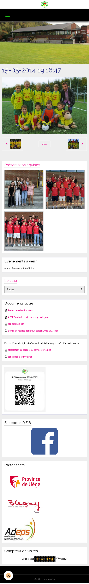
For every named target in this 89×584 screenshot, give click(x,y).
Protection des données (20, 310)
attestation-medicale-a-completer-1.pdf (29, 349)
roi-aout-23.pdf (16, 323)
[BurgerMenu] (7, 15)
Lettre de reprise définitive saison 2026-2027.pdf (33, 330)
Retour (44, 143)
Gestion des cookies (44, 579)
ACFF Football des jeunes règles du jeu (28, 317)
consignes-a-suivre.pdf (20, 356)
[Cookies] (8, 575)
